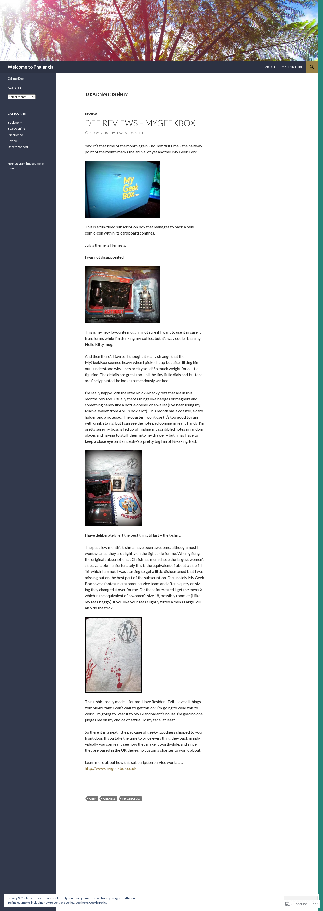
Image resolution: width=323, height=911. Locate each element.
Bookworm (15, 122)
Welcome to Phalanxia (31, 67)
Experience (15, 135)
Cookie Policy (98, 902)
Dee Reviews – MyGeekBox (140, 123)
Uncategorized (18, 147)
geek (92, 798)
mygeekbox (131, 798)
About (270, 66)
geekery (109, 798)
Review (91, 114)
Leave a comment (129, 133)
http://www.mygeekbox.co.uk (111, 768)
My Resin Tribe (292, 66)
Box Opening (16, 129)
